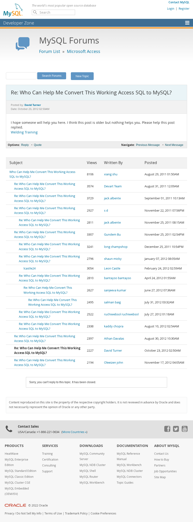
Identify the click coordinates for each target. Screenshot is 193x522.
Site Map (160, 477)
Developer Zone (18, 23)
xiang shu (110, 174)
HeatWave (11, 453)
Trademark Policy (76, 513)
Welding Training (24, 132)
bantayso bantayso (117, 278)
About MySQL (166, 445)
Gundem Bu (112, 235)
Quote (38, 145)
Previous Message (148, 145)
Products (14, 445)
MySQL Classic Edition (19, 476)
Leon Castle (112, 268)
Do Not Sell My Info (28, 513)
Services (50, 445)
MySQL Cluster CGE (17, 482)
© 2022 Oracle (38, 505)
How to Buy (161, 459)
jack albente (112, 198)
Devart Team (113, 186)
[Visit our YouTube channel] (184, 431)
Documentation (132, 445)
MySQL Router (89, 476)
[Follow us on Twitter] (176, 431)
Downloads (91, 445)
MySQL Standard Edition (20, 471)
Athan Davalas (114, 339)
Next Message (174, 145)
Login (170, 8)
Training (47, 453)
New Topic (82, 76)
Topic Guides (125, 482)
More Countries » (74, 432)
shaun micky (113, 259)
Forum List (49, 51)
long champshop (116, 247)
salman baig (112, 302)
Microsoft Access (83, 51)
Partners (159, 465)
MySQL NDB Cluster (93, 465)
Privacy (9, 513)
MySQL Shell (88, 471)
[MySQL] (13, 10)
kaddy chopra (113, 326)
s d (106, 211)
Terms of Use (53, 513)
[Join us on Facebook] (167, 431)
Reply (25, 145)
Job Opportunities (165, 471)
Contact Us (161, 453)
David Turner (113, 351)
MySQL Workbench (92, 482)
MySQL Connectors (129, 476)
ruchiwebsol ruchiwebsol (121, 314)
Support (47, 471)
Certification (50, 459)
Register (184, 8)
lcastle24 (30, 268)
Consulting (49, 465)
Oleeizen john (113, 363)
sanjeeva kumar (115, 290)
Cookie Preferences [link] (103, 513)
